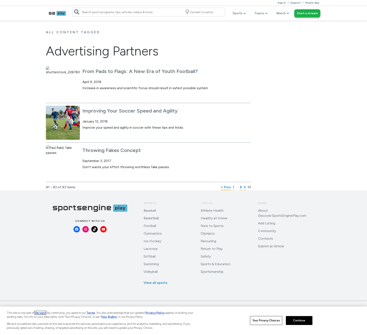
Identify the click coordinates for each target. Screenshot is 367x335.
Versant (40, 312)
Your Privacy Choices (266, 320)
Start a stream (307, 13)
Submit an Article (271, 246)
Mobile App (312, 2)
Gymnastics (153, 233)
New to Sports (212, 226)
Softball (149, 256)
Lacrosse (151, 249)
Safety (206, 256)
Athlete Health (212, 210)
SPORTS (150, 203)
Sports (237, 13)
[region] (183, 321)
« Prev (226, 187)
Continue (299, 320)
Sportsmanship (212, 272)
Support (295, 2)
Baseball (150, 210)
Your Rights (109, 316)
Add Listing (266, 223)
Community (267, 231)
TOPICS (207, 203)
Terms (90, 312)
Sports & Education (215, 264)
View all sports (155, 283)
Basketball (151, 218)
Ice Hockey (152, 241)
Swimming (151, 264)
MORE (262, 203)
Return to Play (212, 249)
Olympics (208, 233)
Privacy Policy (155, 312)
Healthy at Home (214, 218)
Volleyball (151, 272)
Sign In (282, 2)
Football (150, 226)
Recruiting (208, 241)
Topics (259, 13)
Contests (265, 238)
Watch (281, 13)
